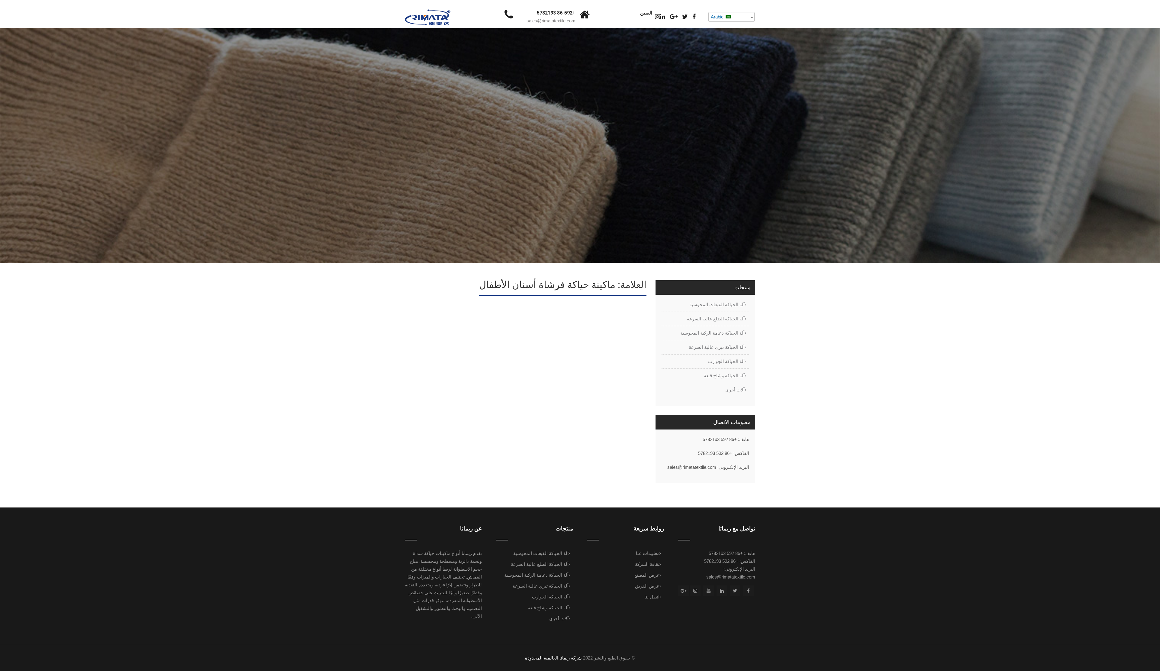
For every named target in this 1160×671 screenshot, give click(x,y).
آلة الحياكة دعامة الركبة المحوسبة (712, 333)
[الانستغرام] (657, 16)
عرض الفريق (647, 585)
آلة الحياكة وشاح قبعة (724, 375)
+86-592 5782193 (556, 13)
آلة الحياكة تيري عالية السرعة (717, 347)
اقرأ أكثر (632, 374)
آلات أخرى (735, 389)
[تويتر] (685, 16)
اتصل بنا (651, 596)
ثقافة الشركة (647, 564)
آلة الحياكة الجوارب (726, 361)
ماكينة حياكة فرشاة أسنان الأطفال (605, 311)
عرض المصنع (646, 575)
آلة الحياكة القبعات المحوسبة (717, 304)
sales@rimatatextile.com (551, 20)
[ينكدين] (662, 16)
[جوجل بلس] (674, 16)
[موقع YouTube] (708, 590)
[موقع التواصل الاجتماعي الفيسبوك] (694, 16)
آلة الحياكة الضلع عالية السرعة (716, 318)
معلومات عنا (647, 553)
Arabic (718, 16)
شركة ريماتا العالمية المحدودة (553, 657)
